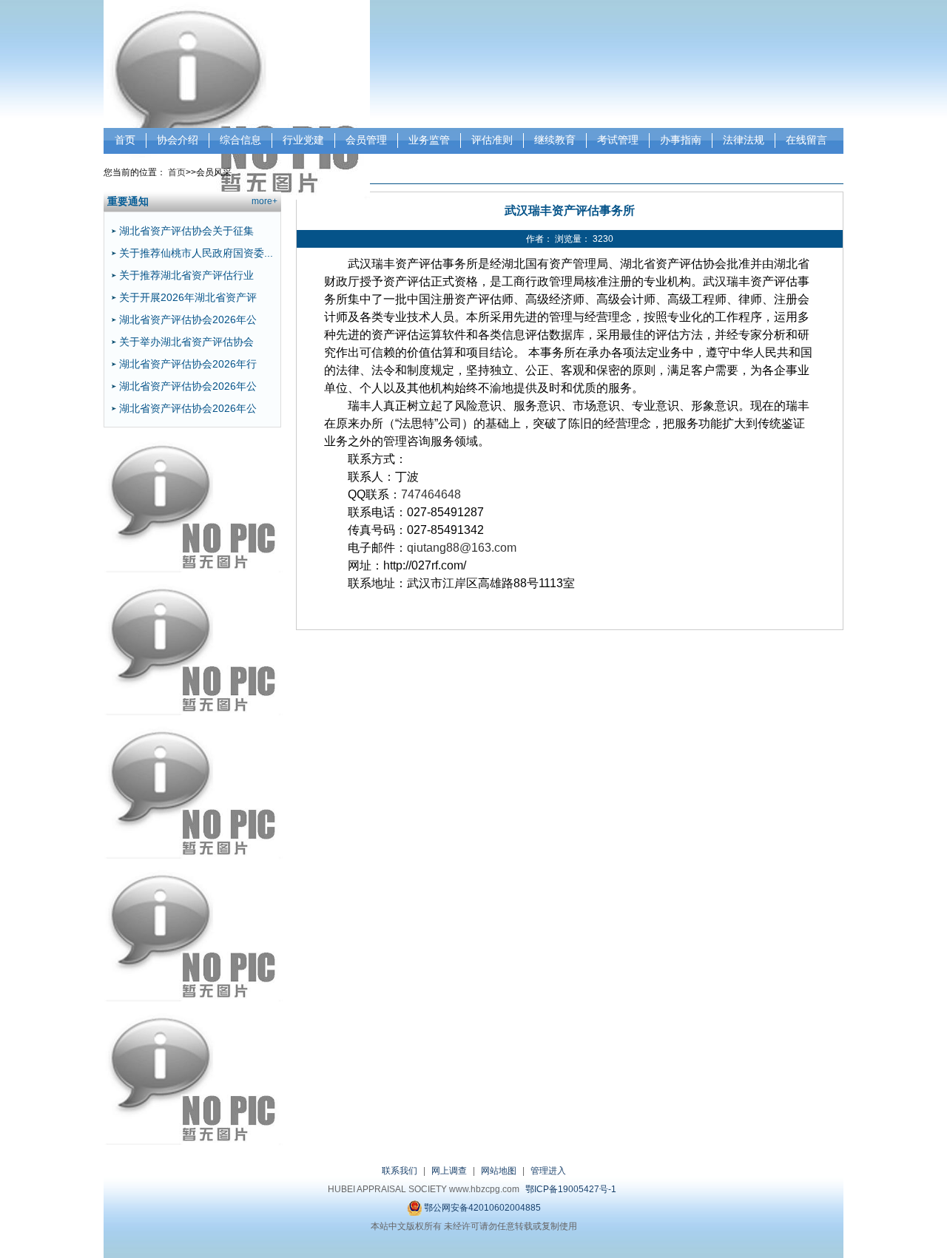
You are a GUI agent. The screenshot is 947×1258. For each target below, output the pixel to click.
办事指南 (680, 140)
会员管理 (366, 140)
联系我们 (399, 1171)
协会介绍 (177, 140)
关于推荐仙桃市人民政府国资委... (196, 253)
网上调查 (449, 1171)
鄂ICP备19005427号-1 (570, 1189)
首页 (125, 140)
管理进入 (548, 1171)
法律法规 (743, 140)
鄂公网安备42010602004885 (481, 1208)
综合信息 (240, 140)
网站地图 (498, 1171)
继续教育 (555, 140)
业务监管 (429, 140)
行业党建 (303, 140)
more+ (264, 201)
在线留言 (806, 140)
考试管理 (617, 140)
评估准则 (492, 140)
